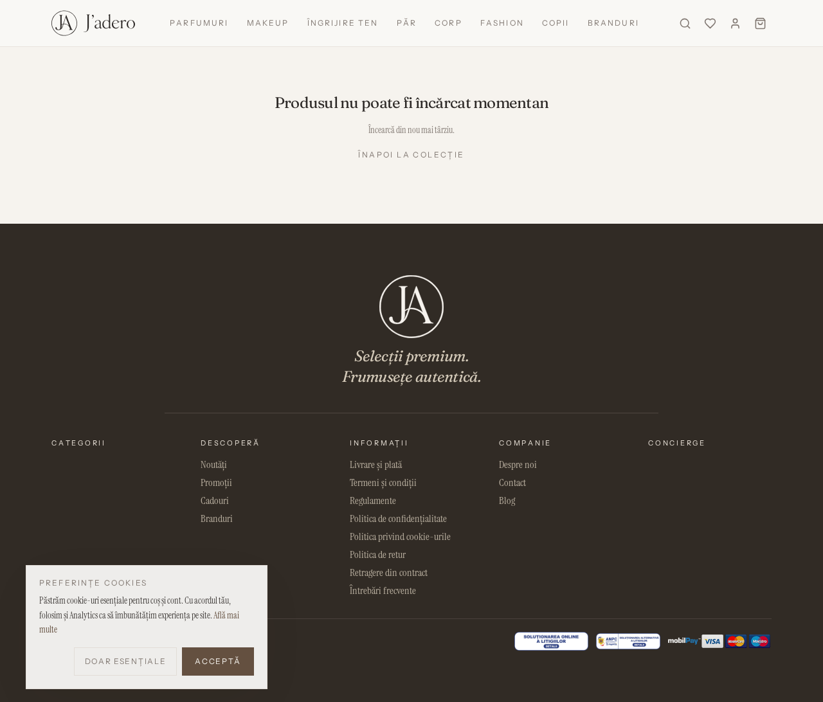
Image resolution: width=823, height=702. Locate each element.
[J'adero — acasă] (93, 23)
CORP (448, 23)
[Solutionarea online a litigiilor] (551, 641)
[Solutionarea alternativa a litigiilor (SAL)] (628, 641)
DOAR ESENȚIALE (126, 661)
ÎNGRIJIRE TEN (343, 23)
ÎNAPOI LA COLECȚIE (411, 154)
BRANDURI (613, 23)
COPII (556, 23)
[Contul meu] (735, 23)
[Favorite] (710, 23)
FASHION (502, 23)
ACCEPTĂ (218, 661)
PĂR (407, 23)
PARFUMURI (199, 23)
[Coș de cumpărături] (760, 23)
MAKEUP (268, 23)
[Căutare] (685, 23)
